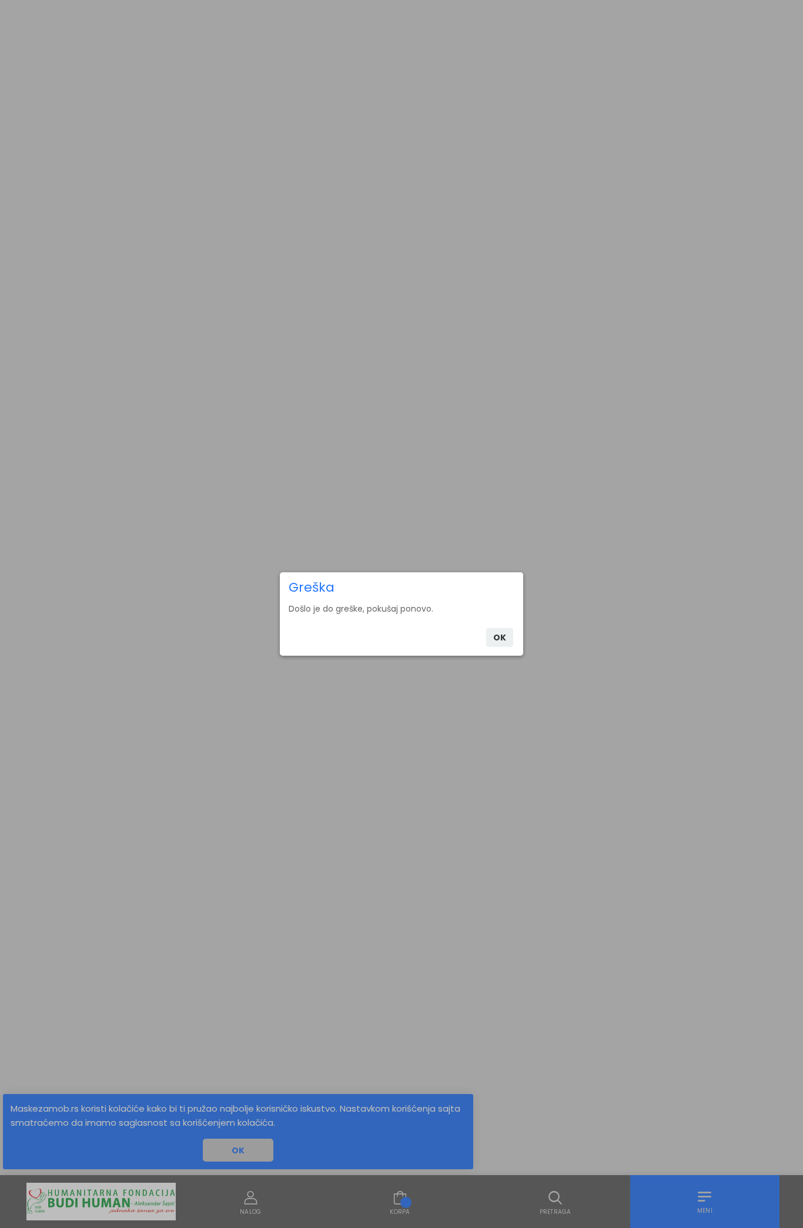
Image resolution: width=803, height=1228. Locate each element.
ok (499, 637)
